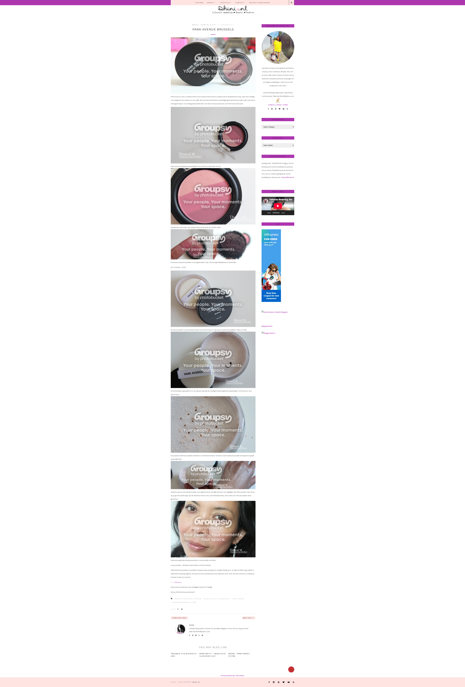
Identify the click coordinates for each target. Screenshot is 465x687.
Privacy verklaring (260, 2)
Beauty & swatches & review (188, 599)
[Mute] (287, 213)
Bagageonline (267, 326)
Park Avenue (178, 582)
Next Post (248, 618)
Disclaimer (240, 675)
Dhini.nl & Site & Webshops (217, 599)
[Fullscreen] (291, 213)
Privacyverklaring (228, 675)
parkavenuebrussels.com (184, 602)
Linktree (271, 105)
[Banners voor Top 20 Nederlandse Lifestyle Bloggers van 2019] (275, 312)
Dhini (191, 625)
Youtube (199, 2)
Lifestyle (225, 2)
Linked (278, 105)
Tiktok (285, 105)
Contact (239, 2)
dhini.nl (196, 682)
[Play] (265, 213)
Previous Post (180, 618)
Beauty (210, 2)
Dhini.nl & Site (208, 24)
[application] (278, 206)
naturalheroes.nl (287, 177)
